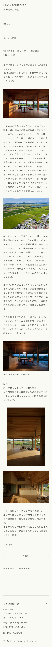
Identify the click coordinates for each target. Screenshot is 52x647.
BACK (26, 556)
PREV (4, 556)
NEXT (48, 556)
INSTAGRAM (14, 633)
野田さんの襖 (16, 510)
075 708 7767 (18, 623)
